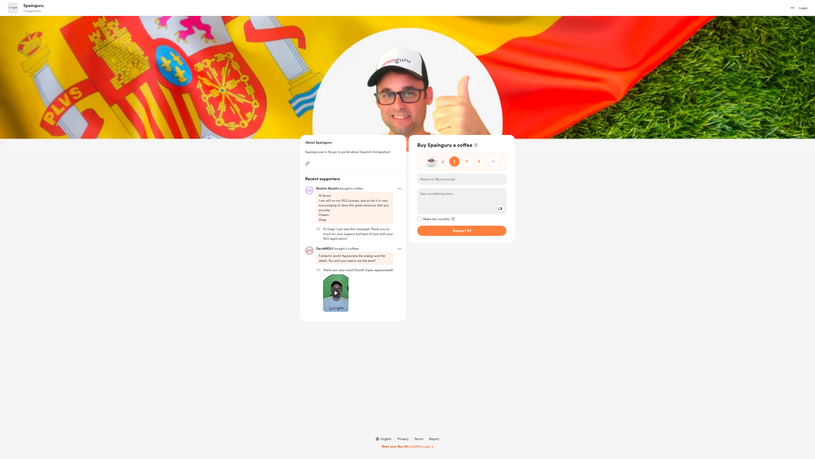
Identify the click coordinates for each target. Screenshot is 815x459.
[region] (462, 189)
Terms (418, 439)
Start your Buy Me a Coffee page (406, 446)
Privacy (403, 439)
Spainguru (33, 5)
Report (434, 439)
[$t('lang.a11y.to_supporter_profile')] (318, 228)
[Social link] (307, 163)
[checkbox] (433, 219)
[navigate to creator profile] (13, 8)
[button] (792, 7)
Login (803, 8)
